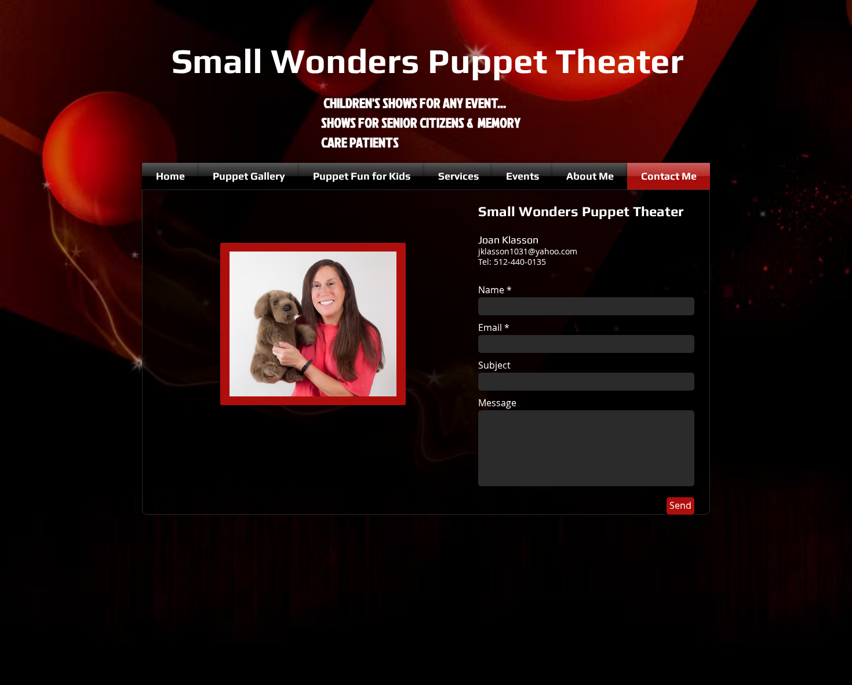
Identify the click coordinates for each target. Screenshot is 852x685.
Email (490, 327)
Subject (494, 365)
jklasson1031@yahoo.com (527, 251)
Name (491, 289)
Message (497, 402)
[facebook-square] (696, 523)
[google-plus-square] (661, 523)
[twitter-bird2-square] (678, 523)
